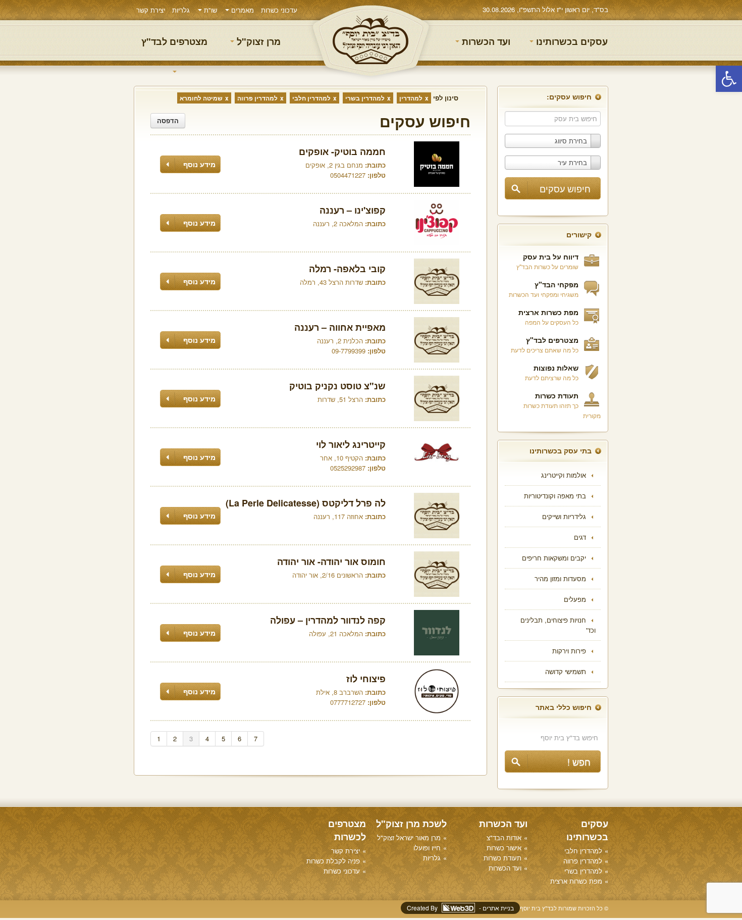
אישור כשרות (504, 847)
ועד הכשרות (484, 41)
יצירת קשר (150, 10)
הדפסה (168, 120)
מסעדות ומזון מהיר (560, 578)
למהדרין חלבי (311, 98)
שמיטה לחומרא (201, 98)
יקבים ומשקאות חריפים (554, 558)
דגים (580, 537)
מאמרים (241, 10)
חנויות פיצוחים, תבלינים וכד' (558, 625)
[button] (729, 79)
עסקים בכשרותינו (571, 41)
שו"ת (209, 10)
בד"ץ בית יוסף (371, 40)
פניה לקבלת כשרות (333, 860)
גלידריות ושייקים (564, 516)
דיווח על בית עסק (550, 256)
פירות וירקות (569, 650)
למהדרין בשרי (365, 98)
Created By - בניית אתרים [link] (460, 907)
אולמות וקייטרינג (563, 475)
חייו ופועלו (427, 847)
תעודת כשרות (556, 395)
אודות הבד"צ (504, 837)
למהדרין (410, 98)
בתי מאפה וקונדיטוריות (555, 495)
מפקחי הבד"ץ (556, 284)
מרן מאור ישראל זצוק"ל (409, 837)
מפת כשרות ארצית (548, 312)
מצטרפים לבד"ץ (174, 41)
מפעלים (575, 599)
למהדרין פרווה (257, 98)
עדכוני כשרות (279, 10)
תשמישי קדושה (565, 671)
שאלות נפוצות (556, 368)
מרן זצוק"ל (257, 41)
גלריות (181, 10)
